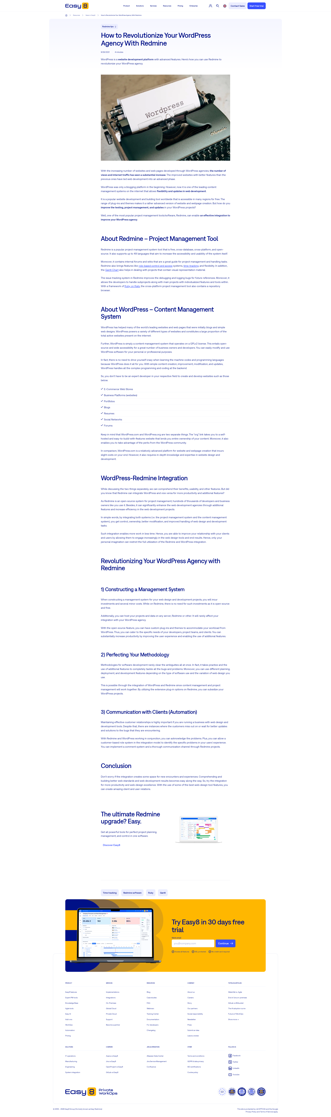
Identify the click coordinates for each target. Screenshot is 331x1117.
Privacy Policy (251, 1112)
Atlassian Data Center (155, 1056)
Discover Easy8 (111, 844)
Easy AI (68, 1014)
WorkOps (69, 1025)
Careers (190, 998)
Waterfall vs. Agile (235, 992)
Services (153, 6)
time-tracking (191, 265)
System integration (72, 1072)
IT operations (70, 1056)
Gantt (163, 892)
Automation (70, 1030)
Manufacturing (71, 1061)
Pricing (180, 6)
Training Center (153, 1014)
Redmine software (132, 892)
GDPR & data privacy (195, 1061)
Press (189, 1025)
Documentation (153, 1019)
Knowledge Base (71, 1003)
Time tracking (110, 892)
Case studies (152, 998)
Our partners (192, 1008)
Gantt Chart (112, 269)
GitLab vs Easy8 (112, 1072)
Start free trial (257, 6)
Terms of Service (266, 1112)
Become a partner (113, 1025)
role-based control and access (155, 265)
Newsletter (191, 1019)
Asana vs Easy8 (112, 1056)
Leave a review (193, 1036)
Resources (167, 6)
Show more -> (233, 1019)
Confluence (151, 1067)
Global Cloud (111, 1008)
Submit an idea (193, 1030)
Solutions (140, 6)
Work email (176, 938)
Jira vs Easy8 (111, 1061)
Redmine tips (108, 26)
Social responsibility (195, 1014)
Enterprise (194, 6)
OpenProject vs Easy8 (114, 1067)
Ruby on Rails (132, 286)
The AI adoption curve (236, 1008)
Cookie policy (192, 1072)
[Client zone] (210, 6)
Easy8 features (71, 992)
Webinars (150, 1008)
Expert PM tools (71, 998)
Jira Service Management (157, 1061)
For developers (152, 1025)
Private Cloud (111, 1014)
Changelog (151, 1030)
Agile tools (69, 1008)
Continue (223, 943)
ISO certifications (194, 1067)
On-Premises (111, 1003)
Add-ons (68, 1019)
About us (191, 992)
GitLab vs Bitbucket (235, 1003)
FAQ (148, 1003)
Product (126, 6)
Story (189, 1003)
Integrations (110, 998)
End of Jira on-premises (237, 998)
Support (109, 1019)
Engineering (70, 1067)
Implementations (112, 992)
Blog (148, 992)
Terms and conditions (195, 1056)
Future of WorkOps (235, 1014)
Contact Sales (238, 6)
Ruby (150, 892)
